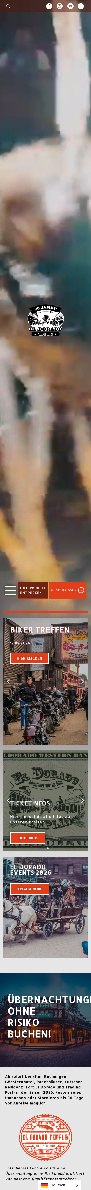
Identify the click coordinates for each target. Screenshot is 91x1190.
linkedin (82, 6)
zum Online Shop (31, 838)
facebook (51, 6)
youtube (72, 6)
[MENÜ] (10, 590)
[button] (8, 681)
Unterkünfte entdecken (33, 590)
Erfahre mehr (29, 889)
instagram (62, 6)
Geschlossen (64, 590)
